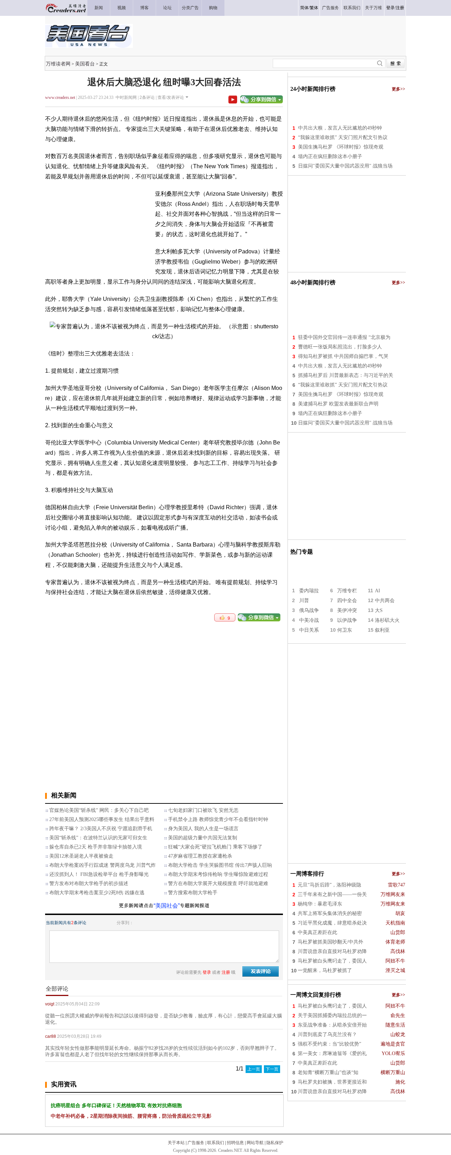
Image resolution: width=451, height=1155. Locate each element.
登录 (390, 7)
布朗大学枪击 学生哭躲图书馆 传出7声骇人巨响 (220, 865)
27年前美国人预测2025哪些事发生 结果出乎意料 (101, 819)
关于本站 (176, 1142)
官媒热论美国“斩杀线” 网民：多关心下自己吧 (99, 810)
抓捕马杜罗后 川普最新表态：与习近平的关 (345, 375)
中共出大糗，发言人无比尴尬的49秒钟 (340, 128)
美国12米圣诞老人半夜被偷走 (81, 856)
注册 (400, 7)
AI (377, 590)
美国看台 (85, 64)
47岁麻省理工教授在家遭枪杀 (200, 856)
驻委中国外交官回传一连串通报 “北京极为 (344, 337)
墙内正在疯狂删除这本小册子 (330, 156)
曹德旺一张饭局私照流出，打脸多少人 (340, 346)
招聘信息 (235, 1142)
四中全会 (347, 600)
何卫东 (344, 630)
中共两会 (385, 600)
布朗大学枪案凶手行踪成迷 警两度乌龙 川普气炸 (102, 865)
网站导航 (255, 1142)
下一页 (272, 1069)
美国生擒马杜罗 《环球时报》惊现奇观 (340, 147)
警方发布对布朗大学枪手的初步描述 (88, 883)
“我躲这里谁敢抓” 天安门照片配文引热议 (343, 137)
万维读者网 (58, 64)
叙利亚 (382, 630)
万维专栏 (347, 590)
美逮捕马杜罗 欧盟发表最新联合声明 (338, 403)
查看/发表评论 (170, 97)
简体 (304, 7)
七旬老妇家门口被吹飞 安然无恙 (203, 810)
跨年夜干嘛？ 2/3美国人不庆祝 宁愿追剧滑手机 (100, 828)
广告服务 (195, 1142)
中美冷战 (309, 620)
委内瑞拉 (309, 590)
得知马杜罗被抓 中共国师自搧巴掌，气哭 (343, 356)
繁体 (314, 7)
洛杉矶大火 (387, 620)
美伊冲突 (347, 610)
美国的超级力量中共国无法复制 (202, 837)
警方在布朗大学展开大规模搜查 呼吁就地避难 (218, 883)
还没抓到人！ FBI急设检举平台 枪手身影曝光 (99, 874)
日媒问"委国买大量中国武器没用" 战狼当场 (345, 166)
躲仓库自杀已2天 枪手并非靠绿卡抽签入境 (95, 847)
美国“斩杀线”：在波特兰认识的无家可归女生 (98, 837)
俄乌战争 (309, 610)
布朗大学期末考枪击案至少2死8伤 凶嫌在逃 (96, 892)
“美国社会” (167, 906)
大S (379, 610)
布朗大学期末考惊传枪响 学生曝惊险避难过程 (218, 874)
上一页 (253, 1069)
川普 (304, 600)
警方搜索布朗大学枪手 (192, 892)
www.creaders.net (60, 97)
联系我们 (215, 1142)
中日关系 (309, 630)
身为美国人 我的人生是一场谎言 (203, 828)
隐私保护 (274, 1142)
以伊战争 (347, 620)
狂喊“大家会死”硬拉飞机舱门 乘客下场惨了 (215, 847)
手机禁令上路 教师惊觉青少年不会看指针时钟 (218, 819)
